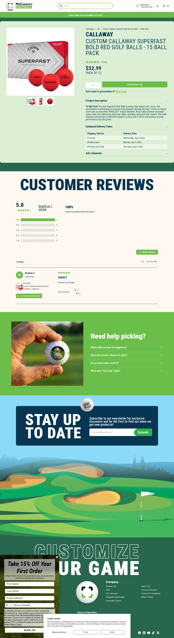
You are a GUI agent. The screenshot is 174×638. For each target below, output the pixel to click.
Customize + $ (134, 84)
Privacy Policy (68, 626)
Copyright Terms (113, 600)
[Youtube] (148, 632)
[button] (96, 62)
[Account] (157, 6)
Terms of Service (149, 590)
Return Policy (147, 597)
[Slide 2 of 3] (40, 101)
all (98, 29)
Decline (112, 632)
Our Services (112, 593)
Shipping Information (115, 597)
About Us (145, 586)
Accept (85, 632)
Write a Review (147, 253)
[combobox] (8, 605)
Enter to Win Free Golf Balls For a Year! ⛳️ (87, 15)
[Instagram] (144, 632)
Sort (142, 261)
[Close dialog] (57, 557)
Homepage (90, 29)
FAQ (108, 590)
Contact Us (111, 586)
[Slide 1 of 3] (31, 101)
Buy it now (121, 91)
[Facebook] (139, 632)
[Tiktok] (153, 632)
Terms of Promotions (150, 593)
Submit (143, 432)
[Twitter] (158, 632)
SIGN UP (29, 630)
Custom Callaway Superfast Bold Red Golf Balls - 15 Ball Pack (36, 287)
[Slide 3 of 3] (50, 101)
